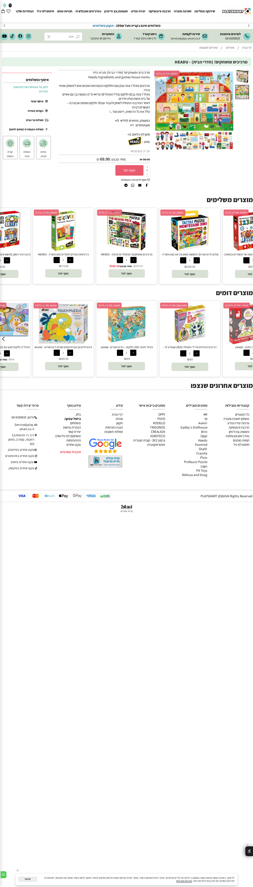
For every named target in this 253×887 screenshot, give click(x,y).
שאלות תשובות (113, 431)
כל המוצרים (242, 414)
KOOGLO (159, 423)
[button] (231, 73)
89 (191, 359)
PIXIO (161, 419)
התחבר (94, 38)
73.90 (65, 266)
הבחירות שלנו (25, 11)
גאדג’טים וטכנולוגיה (237, 436)
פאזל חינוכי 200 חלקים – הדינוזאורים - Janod (126, 347)
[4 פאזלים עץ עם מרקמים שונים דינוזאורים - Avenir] (63, 343)
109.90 (191, 267)
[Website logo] (236, 9)
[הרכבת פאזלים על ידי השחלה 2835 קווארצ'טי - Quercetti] (190, 343)
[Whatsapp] (3, 874)
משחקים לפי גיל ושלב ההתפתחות (68, 438)
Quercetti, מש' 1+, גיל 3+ (174, 305)
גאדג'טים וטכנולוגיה (88, 11)
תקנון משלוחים (201, 25)
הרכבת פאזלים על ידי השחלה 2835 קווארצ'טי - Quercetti (189, 349)
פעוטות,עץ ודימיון (116, 11)
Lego (204, 466)
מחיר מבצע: (118, 159)
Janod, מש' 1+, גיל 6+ (109, 305)
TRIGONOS (157, 427)
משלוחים (75, 423)
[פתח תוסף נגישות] (249, 851)
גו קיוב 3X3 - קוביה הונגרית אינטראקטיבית (149, 442)
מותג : (146, 142)
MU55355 (136, 151)
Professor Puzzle (195, 462)
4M (205, 414)
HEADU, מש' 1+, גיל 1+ (46, 212)
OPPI (161, 414)
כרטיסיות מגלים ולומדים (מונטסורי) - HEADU (63, 254)
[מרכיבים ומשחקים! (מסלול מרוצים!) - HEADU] (126, 250)
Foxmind (201, 444)
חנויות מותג (64, 11)
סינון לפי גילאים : (140, 134)
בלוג (78, 414)
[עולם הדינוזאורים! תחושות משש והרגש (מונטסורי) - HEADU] (190, 250)
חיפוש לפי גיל (45, 11)
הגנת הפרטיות (114, 427)
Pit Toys (201, 470)
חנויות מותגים (241, 440)
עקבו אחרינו (73, 444)
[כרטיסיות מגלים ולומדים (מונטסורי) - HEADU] (63, 250)
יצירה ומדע (138, 11)
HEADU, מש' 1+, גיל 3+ (167, 73)
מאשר (27, 879)
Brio (204, 431)
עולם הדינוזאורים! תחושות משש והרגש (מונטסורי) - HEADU (189, 256)
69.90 (105, 159)
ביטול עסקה (72, 419)
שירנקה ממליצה (204, 11)
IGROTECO (157, 436)
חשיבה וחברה (182, 11)
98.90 (146, 159)
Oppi (204, 436)
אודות (119, 419)
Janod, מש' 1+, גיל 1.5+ (236, 305)
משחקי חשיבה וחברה (236, 419)
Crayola (201, 453)
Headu (202, 440)
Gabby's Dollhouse (193, 427)
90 (13, 359)
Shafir (203, 449)
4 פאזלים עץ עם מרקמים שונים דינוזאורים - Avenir (63, 347)
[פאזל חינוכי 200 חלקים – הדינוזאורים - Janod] (126, 343)
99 (128, 359)
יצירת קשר (74, 431)
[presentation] (4, 25)
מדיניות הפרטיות (184, 880)
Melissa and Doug (194, 475)
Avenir (202, 423)
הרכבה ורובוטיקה (160, 11)
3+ (129, 134)
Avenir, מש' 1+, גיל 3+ (46, 305)
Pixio (203, 457)
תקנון (119, 423)
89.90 (65, 359)
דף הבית (117, 414)
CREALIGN (158, 431)
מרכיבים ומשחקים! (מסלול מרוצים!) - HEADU (126, 254)
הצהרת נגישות (72, 427)
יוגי (205, 419)
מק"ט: (146, 151)
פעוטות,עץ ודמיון (239, 431)
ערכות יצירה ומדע (238, 423)
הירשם (107, 38)
